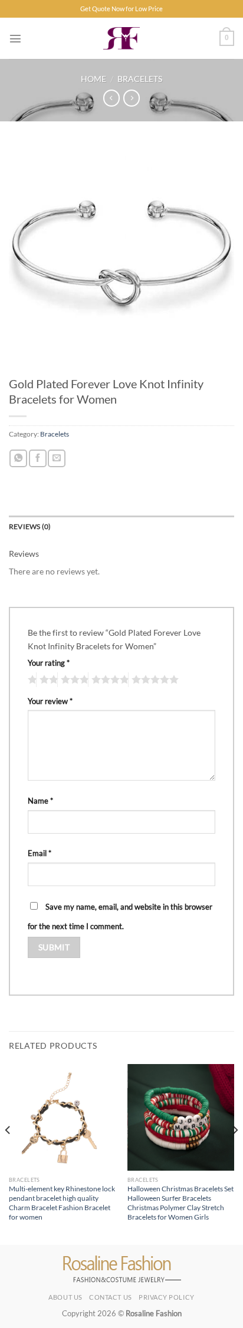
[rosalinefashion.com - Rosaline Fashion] (121, 38)
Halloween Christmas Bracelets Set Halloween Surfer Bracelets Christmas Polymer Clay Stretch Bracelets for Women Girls (180, 1202)
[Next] (235, 1153)
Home (93, 79)
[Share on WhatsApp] (18, 458)
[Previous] (8, 1153)
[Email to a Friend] (56, 458)
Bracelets (139, 79)
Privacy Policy (167, 1297)
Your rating (49, 663)
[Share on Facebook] (38, 458)
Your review (50, 701)
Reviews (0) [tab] (30, 526)
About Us (65, 1297)
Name (40, 800)
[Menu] (15, 38)
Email (39, 853)
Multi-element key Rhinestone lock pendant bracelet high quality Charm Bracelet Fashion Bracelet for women (62, 1202)
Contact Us (110, 1297)
